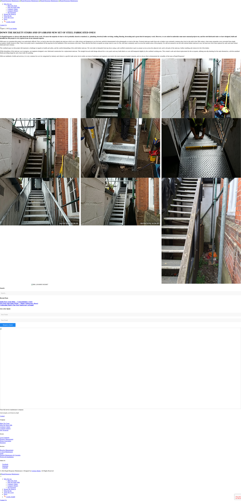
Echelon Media (36, 471)
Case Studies (13, 28)
